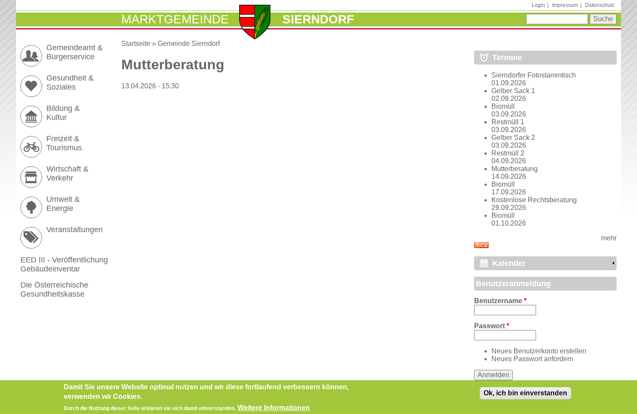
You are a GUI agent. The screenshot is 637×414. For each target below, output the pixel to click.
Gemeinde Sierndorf (189, 43)
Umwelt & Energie (63, 204)
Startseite (135, 43)
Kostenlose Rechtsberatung (534, 200)
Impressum (565, 5)
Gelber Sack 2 (513, 137)
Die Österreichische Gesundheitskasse (54, 289)
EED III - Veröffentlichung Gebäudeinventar (64, 264)
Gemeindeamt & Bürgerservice (74, 52)
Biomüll (503, 106)
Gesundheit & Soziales (70, 82)
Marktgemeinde (175, 19)
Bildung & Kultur (63, 113)
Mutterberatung (514, 168)
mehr (609, 238)
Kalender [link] (509, 263)
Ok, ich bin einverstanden (525, 393)
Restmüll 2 (507, 153)
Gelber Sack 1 (513, 90)
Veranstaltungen (74, 229)
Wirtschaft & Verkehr (67, 173)
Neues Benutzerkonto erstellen (538, 351)
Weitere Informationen (273, 407)
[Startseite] (255, 23)
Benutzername (500, 300)
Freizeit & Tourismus (64, 143)
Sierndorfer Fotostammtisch (533, 75)
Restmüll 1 (507, 122)
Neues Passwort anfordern (532, 358)
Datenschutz (599, 5)
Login (538, 5)
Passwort (491, 326)
